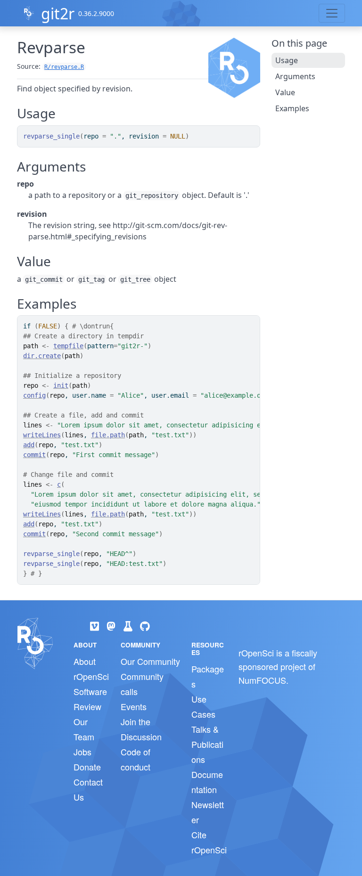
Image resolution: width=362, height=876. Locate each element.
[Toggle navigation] (332, 13)
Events (134, 706)
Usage (286, 60)
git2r (57, 13)
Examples (292, 108)
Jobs (82, 751)
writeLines (42, 435)
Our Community (150, 661)
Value (285, 92)
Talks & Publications (207, 744)
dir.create (42, 356)
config (34, 395)
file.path (108, 435)
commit (34, 454)
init (60, 385)
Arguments (295, 76)
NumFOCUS (262, 680)
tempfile (68, 346)
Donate (87, 767)
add (28, 445)
